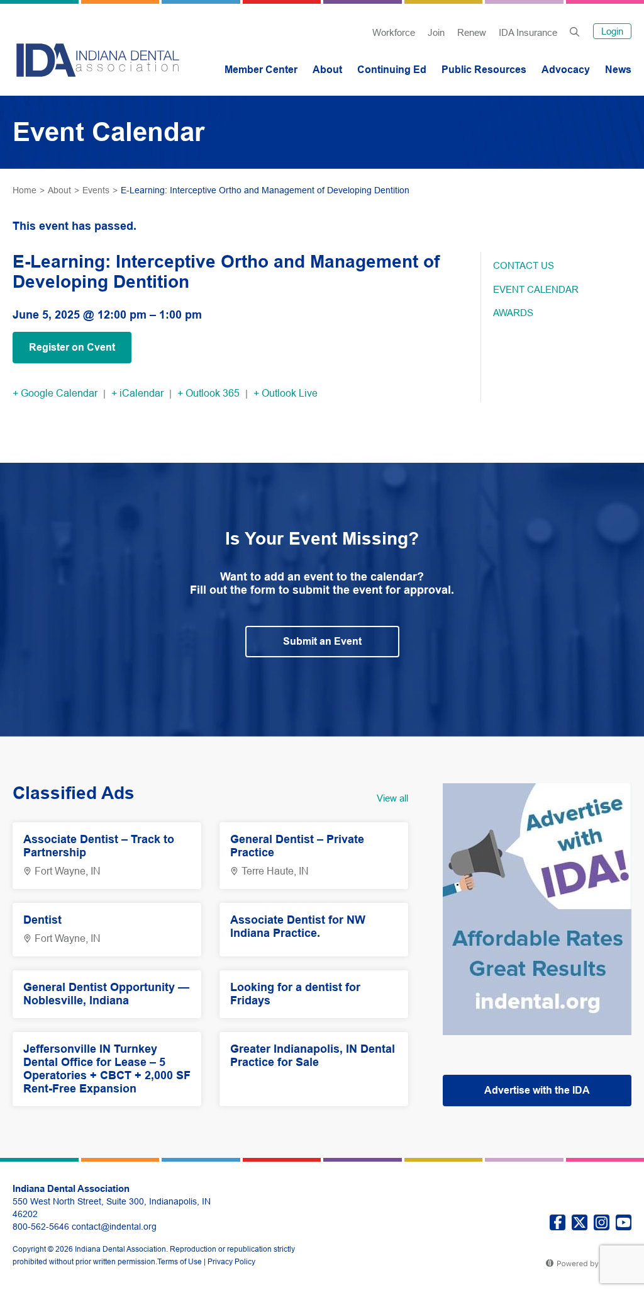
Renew (471, 32)
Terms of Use (179, 1261)
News (618, 69)
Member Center (261, 69)
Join (436, 32)
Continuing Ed (391, 69)
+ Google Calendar (55, 393)
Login (612, 31)
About (327, 69)
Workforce (393, 32)
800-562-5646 (41, 1226)
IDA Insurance (528, 32)
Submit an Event (322, 641)
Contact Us (523, 265)
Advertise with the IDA (537, 1090)
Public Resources (483, 69)
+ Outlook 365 (208, 393)
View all (392, 798)
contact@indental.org (114, 1226)
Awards (513, 312)
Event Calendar (536, 289)
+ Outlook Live (285, 393)
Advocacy (565, 69)
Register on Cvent (72, 347)
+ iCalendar (137, 393)
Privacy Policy (231, 1261)
